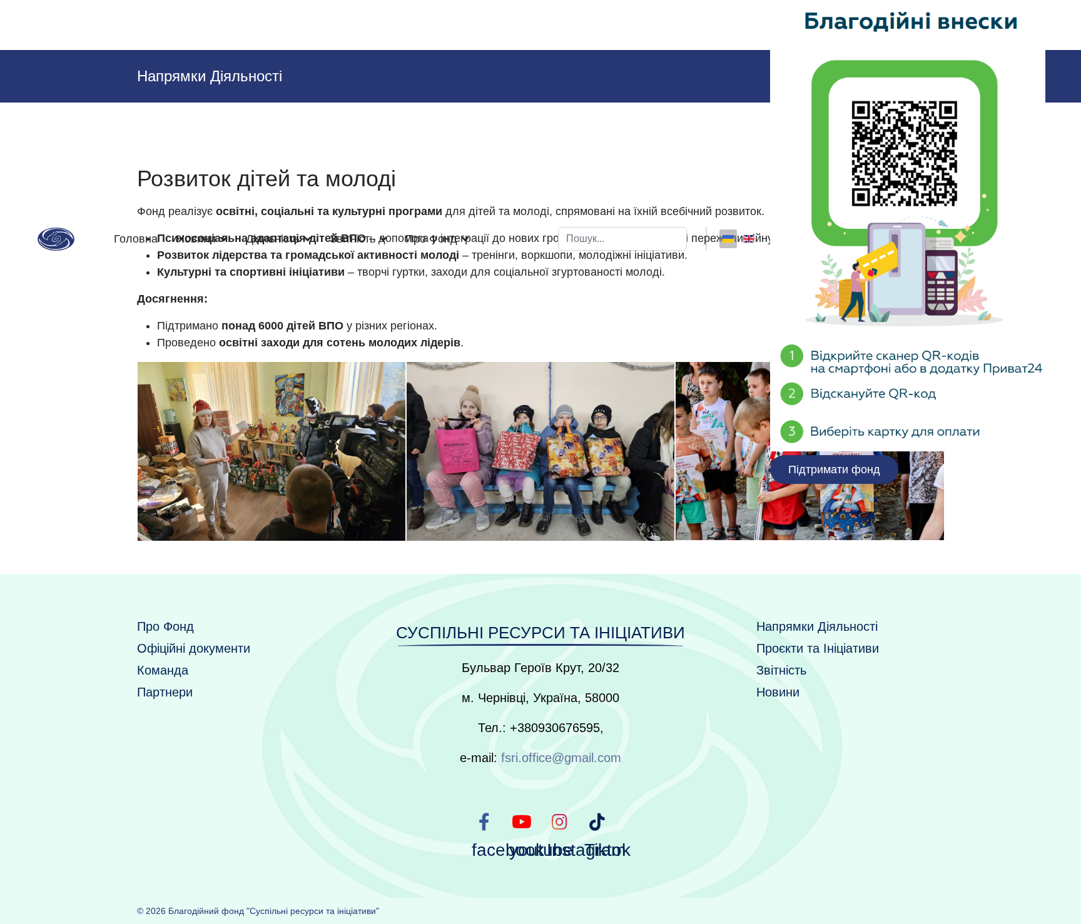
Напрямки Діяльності (817, 626)
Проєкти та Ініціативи (817, 648)
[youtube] (521, 821)
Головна (136, 239)
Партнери (165, 692)
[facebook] (484, 821)
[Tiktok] (596, 821)
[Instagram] (559, 821)
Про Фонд (165, 626)
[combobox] (622, 239)
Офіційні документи (193, 648)
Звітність (781, 670)
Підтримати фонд (834, 469)
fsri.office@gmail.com (561, 758)
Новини (196, 239)
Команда (162, 670)
